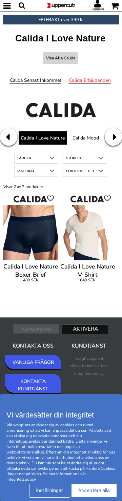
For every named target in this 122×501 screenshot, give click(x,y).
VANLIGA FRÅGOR (33, 362)
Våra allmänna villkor (89, 366)
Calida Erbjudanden (90, 80)
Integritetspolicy (89, 373)
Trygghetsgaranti (89, 358)
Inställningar (49, 490)
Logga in (98, 9)
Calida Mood (86, 138)
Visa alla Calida (60, 58)
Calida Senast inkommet (35, 80)
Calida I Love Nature (43, 138)
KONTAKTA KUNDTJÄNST (33, 385)
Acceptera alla (94, 490)
